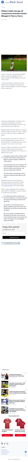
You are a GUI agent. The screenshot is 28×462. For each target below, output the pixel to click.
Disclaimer (4, 453)
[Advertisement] (14, 36)
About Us (4, 450)
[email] (19, 243)
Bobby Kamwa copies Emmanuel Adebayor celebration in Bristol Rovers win (17, 402)
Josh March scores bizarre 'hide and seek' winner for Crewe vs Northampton (17, 385)
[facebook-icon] (2, 444)
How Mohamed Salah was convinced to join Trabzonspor (16, 375)
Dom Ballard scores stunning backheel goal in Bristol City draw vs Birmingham (17, 410)
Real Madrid (9, 185)
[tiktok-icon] (5, 444)
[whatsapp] (10, 243)
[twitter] (8, 243)
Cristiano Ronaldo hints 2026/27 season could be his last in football (17, 392)
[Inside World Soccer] (14, 2)
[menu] (2, 2)
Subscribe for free (14, 237)
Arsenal (14, 74)
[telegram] (13, 243)
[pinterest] (16, 243)
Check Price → (7, 435)
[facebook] (5, 243)
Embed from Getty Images (5, 54)
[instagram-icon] (7, 444)
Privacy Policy (5, 451)
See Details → (20, 435)
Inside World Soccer (16, 459)
